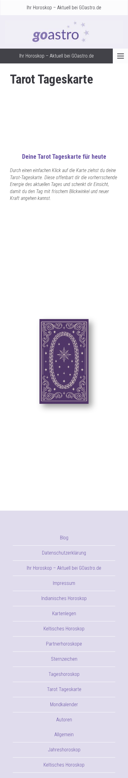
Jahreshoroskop (64, 750)
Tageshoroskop (64, 674)
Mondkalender (64, 704)
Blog (64, 538)
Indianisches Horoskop (64, 598)
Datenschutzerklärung (64, 553)
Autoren (64, 720)
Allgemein (64, 734)
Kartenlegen (64, 613)
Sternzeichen (64, 659)
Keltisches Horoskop (64, 629)
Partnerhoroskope (64, 644)
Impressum (64, 583)
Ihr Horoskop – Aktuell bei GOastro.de (64, 8)
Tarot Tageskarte (64, 689)
